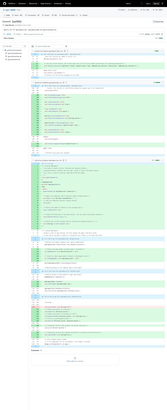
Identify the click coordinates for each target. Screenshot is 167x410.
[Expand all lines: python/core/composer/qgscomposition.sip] (66, 160)
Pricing (68, 3)
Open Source (46, 3)
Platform (12, 3)
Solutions (22, 3)
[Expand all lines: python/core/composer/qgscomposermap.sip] (66, 82)
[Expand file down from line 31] (35, 238)
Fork (146, 10)
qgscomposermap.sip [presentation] (14, 56)
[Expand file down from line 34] (35, 77)
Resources (33, 3)
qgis (7, 10)
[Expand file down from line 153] (35, 295)
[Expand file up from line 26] (35, 54)
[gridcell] (98, 54)
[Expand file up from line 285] (35, 86)
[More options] (162, 51)
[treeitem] (14, 55)
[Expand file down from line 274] (35, 346)
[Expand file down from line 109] (35, 270)
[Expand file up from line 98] (35, 240)
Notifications (133, 10)
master (9, 34)
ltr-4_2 (18, 34)
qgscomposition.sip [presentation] (14, 59)
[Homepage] (4, 3)
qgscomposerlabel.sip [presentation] (15, 53)
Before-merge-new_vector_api (33, 34)
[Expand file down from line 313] (35, 155)
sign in (73, 361)
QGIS (13, 10)
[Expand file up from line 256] (35, 298)
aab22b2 (147, 34)
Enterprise (58, 3)
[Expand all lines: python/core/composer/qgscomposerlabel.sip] (67, 51)
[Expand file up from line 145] (35, 272)
